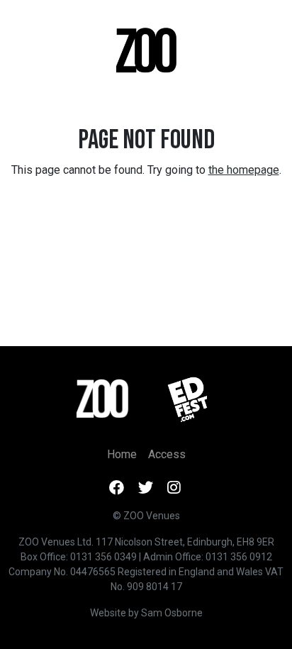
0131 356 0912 (239, 556)
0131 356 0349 (103, 556)
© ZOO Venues (146, 515)
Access (167, 454)
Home (122, 454)
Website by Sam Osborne (146, 613)
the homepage (243, 170)
